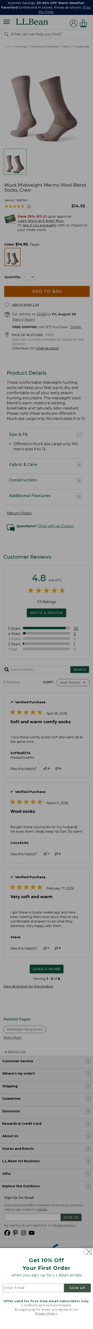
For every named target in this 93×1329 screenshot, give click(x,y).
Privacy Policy (46, 1313)
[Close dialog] (88, 1252)
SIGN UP (77, 1288)
